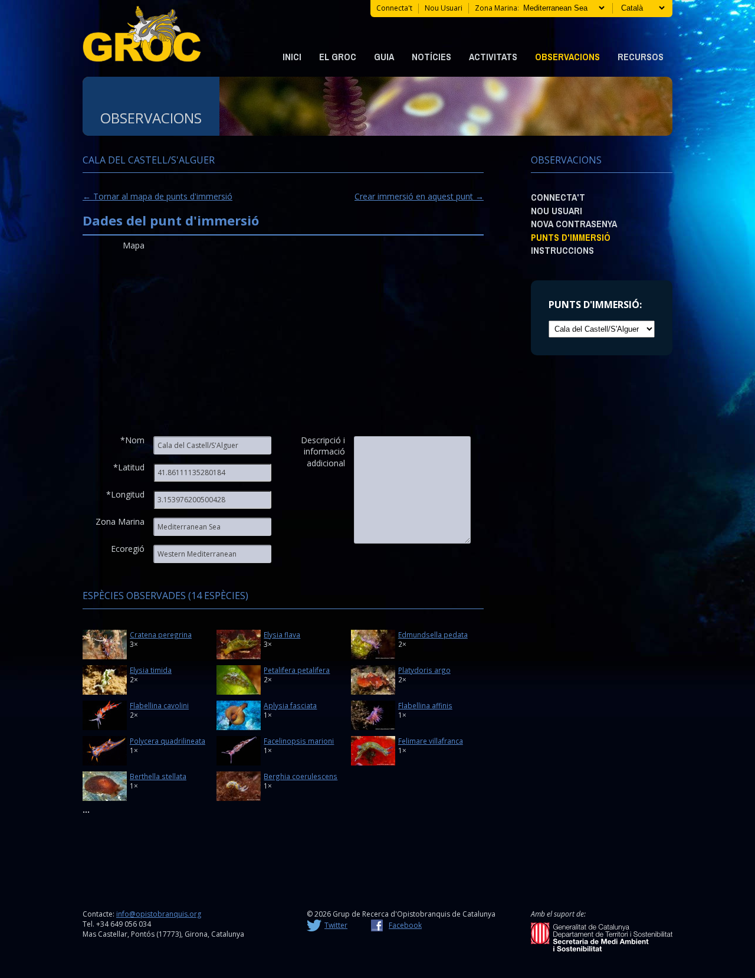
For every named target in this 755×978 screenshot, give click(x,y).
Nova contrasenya (574, 223)
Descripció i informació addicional (323, 445)
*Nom (132, 440)
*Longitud (125, 494)
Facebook (405, 925)
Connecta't (394, 8)
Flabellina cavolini (159, 705)
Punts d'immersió (570, 237)
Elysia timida (151, 670)
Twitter (335, 925)
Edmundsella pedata (433, 634)
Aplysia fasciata (290, 705)
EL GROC (337, 56)
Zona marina (496, 8)
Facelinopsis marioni (299, 740)
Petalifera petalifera (297, 670)
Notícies (431, 56)
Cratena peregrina (161, 634)
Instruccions (562, 250)
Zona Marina (120, 521)
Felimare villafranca (430, 740)
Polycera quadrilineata (167, 740)
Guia (384, 56)
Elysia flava (282, 634)
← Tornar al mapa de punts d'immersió (157, 196)
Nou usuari (443, 8)
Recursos (641, 56)
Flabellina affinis (425, 705)
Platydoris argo (424, 670)
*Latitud (129, 467)
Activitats (493, 56)
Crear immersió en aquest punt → (419, 196)
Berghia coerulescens (300, 776)
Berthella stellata (158, 776)
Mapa (134, 245)
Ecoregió (128, 548)
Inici (292, 56)
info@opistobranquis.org (158, 914)
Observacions (567, 56)
